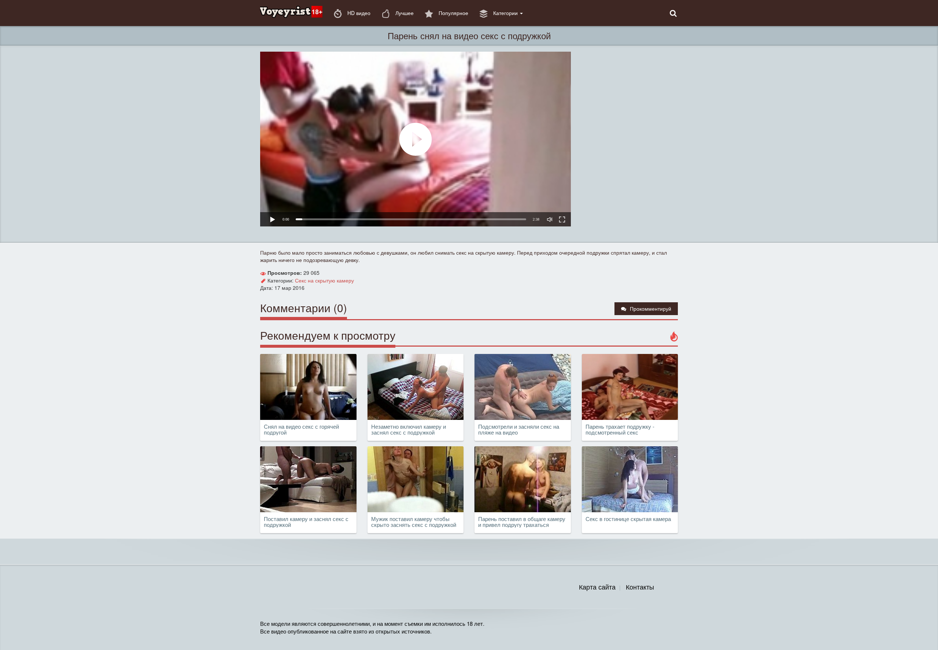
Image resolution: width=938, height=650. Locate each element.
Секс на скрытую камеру (324, 280)
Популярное (452, 12)
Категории (505, 12)
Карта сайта (597, 586)
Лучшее (404, 12)
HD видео (358, 12)
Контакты (640, 586)
